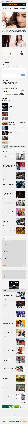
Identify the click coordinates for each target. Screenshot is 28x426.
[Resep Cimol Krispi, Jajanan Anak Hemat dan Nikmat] (5, 142)
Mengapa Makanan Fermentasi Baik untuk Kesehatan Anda (10, 83)
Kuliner (9, 123)
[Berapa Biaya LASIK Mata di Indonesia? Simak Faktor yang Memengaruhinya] (20, 156)
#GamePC (4, 276)
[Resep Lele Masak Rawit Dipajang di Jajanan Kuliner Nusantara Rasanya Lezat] (5, 123)
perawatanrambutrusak (5, 66)
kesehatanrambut (11, 66)
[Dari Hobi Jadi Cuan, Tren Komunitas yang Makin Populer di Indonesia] (20, 175)
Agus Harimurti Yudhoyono (7, 258)
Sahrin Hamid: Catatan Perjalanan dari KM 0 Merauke (9, 341)
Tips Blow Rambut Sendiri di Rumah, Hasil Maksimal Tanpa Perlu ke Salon (12, 84)
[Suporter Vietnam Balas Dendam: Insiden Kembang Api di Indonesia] (5, 113)
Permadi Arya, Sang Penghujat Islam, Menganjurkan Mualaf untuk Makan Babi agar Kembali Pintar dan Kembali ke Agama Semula (9, 351)
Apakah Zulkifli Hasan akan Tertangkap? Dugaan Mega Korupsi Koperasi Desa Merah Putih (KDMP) (8, 305)
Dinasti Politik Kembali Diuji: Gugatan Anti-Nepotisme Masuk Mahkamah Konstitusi (9, 323)
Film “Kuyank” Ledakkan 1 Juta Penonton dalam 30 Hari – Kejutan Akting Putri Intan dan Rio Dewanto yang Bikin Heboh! (9, 194)
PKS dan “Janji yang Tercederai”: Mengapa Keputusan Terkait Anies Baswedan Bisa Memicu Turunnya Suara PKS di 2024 (9, 360)
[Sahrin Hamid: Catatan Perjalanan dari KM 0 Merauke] (20, 341)
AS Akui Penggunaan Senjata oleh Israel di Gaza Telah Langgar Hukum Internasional (16, 132)
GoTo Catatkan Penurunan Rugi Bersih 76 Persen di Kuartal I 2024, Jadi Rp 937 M (17, 127)
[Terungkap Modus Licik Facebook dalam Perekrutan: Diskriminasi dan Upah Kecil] (5, 147)
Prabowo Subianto (6, 260)
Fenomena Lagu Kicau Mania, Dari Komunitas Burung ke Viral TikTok (8, 184)
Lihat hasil (24, 265)
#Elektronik (4, 270)
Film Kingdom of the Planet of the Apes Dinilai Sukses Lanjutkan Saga (17, 137)
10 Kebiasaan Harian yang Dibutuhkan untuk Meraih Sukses (10, 82)
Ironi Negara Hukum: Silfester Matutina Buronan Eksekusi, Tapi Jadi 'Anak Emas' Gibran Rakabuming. (9, 332)
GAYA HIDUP (4, 7)
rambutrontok (17, 66)
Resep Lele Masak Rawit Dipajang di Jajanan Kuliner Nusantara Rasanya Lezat (16, 122)
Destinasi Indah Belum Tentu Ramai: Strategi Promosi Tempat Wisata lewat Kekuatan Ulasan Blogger (9, 295)
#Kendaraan (4, 272)
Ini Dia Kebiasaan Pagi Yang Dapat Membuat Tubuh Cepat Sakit (11, 48)
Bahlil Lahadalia (6, 244)
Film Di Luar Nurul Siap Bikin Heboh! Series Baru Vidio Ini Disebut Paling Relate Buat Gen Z (9, 212)
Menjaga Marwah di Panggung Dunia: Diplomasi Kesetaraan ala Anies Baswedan (9, 314)
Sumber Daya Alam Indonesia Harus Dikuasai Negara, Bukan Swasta (9, 378)
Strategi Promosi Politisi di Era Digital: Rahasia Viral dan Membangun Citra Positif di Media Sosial (9, 369)
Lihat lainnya (24, 151)
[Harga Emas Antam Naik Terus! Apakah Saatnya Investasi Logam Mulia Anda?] (20, 230)
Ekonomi (9, 128)
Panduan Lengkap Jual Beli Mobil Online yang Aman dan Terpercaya (9, 221)
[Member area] (22, 1)
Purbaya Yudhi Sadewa (6, 251)
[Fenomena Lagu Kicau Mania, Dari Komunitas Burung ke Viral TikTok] (20, 184)
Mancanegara (9, 133)
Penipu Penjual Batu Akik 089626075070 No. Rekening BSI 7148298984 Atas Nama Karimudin (16, 106)
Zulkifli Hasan (5, 249)
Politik (9, 100)
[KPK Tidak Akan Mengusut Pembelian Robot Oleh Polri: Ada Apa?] (20, 396)
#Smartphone (4, 273)
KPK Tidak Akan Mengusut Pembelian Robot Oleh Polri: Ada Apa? (8, 396)
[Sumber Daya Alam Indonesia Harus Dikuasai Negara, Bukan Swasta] (20, 378)
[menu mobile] (25, 1)
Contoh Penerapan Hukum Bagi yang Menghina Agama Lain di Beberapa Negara (16, 99)
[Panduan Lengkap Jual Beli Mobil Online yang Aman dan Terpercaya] (20, 221)
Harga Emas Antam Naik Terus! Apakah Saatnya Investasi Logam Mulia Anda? (9, 230)
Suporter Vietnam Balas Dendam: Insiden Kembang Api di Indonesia (15, 113)
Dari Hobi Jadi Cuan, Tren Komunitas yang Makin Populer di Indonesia (9, 175)
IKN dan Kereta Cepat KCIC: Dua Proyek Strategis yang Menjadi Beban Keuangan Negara (9, 387)
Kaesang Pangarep (6, 242)
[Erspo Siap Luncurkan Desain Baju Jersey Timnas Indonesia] (5, 118)
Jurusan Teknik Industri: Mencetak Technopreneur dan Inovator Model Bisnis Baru (9, 203)
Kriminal (9, 107)
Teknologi (9, 147)
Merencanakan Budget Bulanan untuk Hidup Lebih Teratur (9, 88)
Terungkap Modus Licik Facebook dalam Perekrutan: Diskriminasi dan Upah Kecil (16, 146)
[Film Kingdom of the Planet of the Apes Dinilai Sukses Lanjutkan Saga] (5, 137)
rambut (14, 66)
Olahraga (9, 118)
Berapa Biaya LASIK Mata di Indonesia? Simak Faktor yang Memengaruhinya (9, 156)
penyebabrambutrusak (22, 66)
